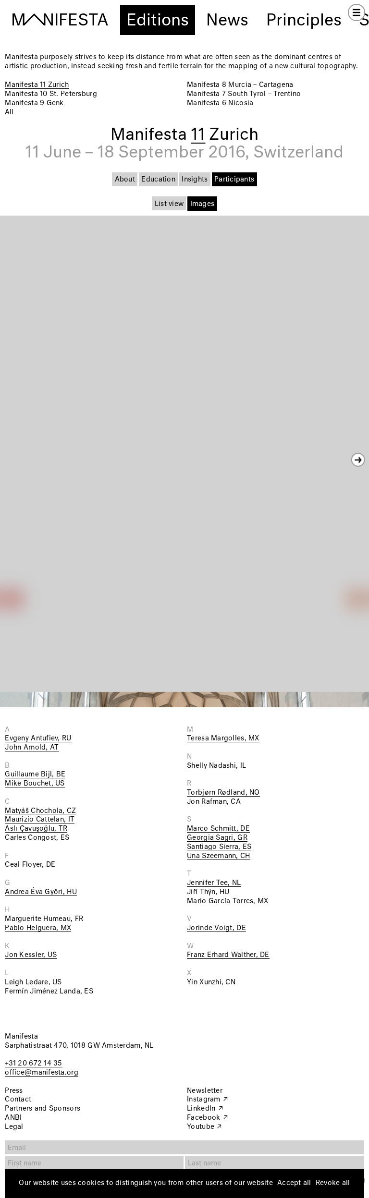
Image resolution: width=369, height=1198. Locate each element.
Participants (234, 179)
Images (202, 204)
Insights (195, 179)
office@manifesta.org (41, 1072)
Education (158, 179)
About (125, 179)
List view (169, 204)
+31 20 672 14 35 (33, 1063)
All (9, 112)
